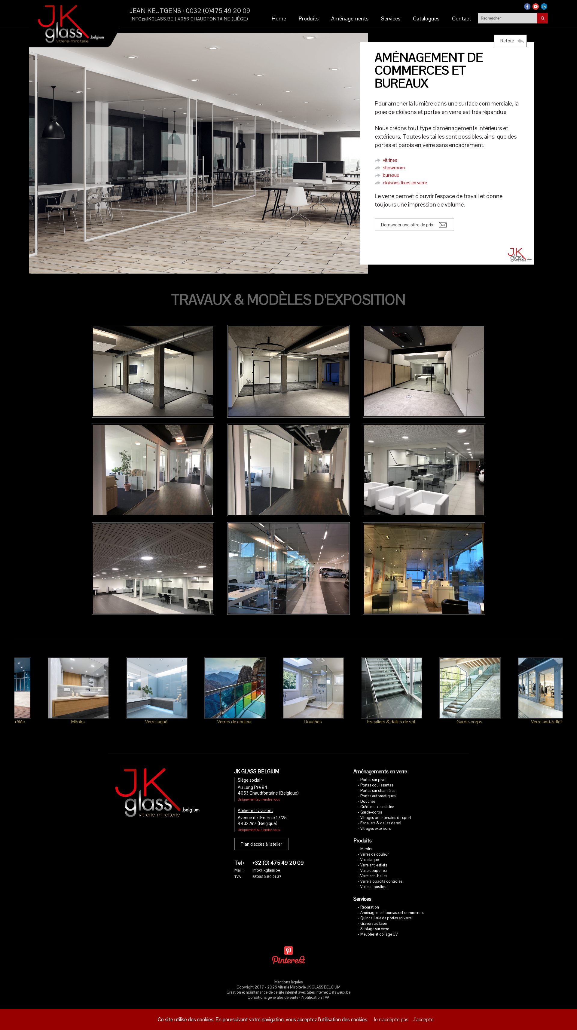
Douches (367, 801)
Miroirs (366, 848)
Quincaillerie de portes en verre (385, 918)
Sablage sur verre (374, 928)
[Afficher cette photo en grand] (153, 371)
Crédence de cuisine (377, 806)
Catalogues (426, 18)
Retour (507, 41)
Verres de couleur (374, 854)
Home (279, 18)
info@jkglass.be (152, 19)
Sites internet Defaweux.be (328, 992)
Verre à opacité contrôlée (381, 881)
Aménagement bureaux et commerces (392, 912)
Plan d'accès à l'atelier (261, 844)
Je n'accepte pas (390, 1019)
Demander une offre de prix (407, 225)
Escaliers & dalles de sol (380, 823)
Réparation (369, 907)
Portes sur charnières (377, 790)
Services (390, 18)
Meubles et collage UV (379, 934)
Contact (461, 18)
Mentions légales (288, 982)
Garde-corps (371, 812)
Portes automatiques (377, 796)
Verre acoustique (374, 886)
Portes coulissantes (376, 785)
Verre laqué (369, 859)
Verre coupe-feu (373, 870)
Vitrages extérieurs (375, 828)
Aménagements (349, 18)
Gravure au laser (373, 923)
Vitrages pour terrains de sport (385, 817)
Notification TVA (315, 997)
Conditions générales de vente (273, 997)
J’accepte (423, 1019)
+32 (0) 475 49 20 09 (278, 862)
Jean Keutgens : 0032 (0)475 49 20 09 (190, 10)
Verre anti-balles (373, 875)
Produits (309, 18)
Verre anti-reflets (373, 865)
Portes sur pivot (373, 779)
